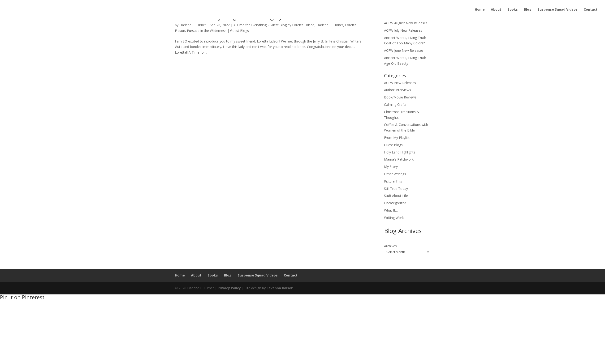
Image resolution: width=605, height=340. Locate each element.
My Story (391, 166)
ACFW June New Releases (404, 50)
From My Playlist (397, 137)
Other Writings (395, 174)
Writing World (394, 217)
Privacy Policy (229, 288)
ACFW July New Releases (403, 30)
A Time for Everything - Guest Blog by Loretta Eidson (274, 25)
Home (480, 10)
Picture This (393, 181)
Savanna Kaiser (280, 288)
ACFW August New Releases (406, 23)
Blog (528, 10)
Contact (590, 10)
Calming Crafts (395, 104)
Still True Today (396, 188)
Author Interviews (397, 90)
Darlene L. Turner (192, 25)
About (496, 10)
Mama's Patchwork (399, 159)
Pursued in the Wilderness (206, 30)
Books (512, 10)
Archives (390, 246)
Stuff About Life (396, 195)
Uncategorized (395, 203)
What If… (391, 210)
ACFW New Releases (400, 83)
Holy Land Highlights (399, 152)
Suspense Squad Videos (558, 10)
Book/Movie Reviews (400, 97)
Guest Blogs (239, 30)
